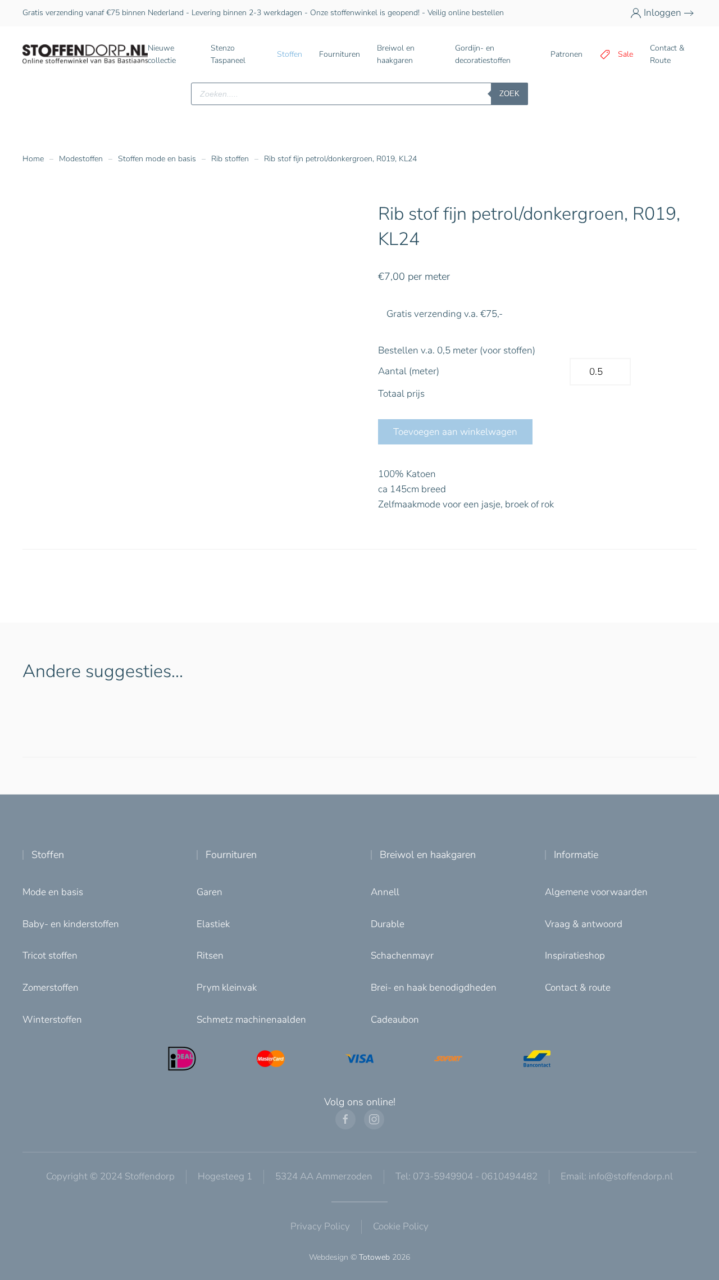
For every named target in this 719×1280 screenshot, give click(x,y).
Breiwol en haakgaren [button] (396, 54)
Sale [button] (625, 54)
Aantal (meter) (408, 371)
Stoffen (47, 854)
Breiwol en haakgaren (428, 854)
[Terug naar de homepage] (85, 54)
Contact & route (578, 987)
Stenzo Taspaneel (228, 54)
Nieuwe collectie (162, 54)
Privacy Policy (320, 1226)
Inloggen (662, 12)
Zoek (509, 93)
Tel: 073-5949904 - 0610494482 (466, 1176)
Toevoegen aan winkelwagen (455, 431)
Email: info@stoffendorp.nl (617, 1176)
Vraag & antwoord (583, 924)
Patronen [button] (566, 54)
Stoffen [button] (289, 54)
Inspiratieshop (575, 955)
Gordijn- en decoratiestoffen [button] (483, 54)
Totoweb (374, 1257)
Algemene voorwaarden (596, 892)
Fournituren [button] (339, 54)
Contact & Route (667, 54)
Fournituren (231, 854)
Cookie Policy (401, 1226)
